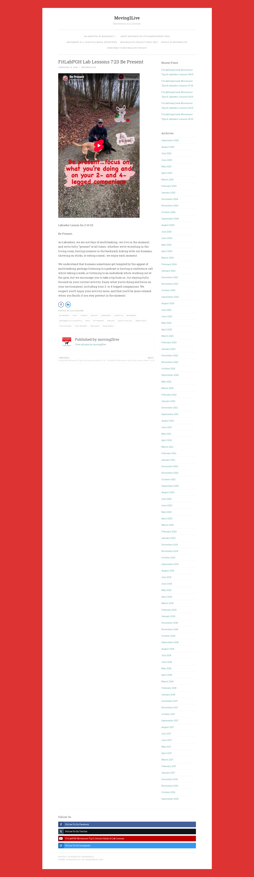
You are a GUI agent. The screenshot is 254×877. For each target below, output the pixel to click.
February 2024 (169, 264)
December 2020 (169, 466)
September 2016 (170, 798)
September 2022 (170, 374)
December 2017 (169, 700)
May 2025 (166, 166)
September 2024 (170, 218)
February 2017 (168, 766)
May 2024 (166, 244)
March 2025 (167, 179)
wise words (108, 326)
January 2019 (168, 616)
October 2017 (168, 714)
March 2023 (167, 335)
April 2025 (166, 172)
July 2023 (166, 309)
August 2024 (167, 225)
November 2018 (169, 629)
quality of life (125, 321)
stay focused (65, 326)
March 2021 (167, 446)
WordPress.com (94, 859)
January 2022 (168, 401)
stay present (81, 326)
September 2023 (170, 296)
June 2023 (166, 316)
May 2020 (166, 511)
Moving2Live (127, 17)
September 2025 (170, 140)
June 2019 (166, 583)
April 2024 (166, 251)
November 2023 (169, 283)
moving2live (88, 67)
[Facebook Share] (61, 304)
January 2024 (168, 270)
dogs (75, 315)
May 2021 (166, 433)
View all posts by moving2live (90, 344)
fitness (84, 315)
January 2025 (168, 192)
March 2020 (167, 524)
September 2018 (170, 642)
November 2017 (169, 707)
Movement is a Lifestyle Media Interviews (92, 42)
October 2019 (168, 557)
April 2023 (166, 329)
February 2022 (169, 394)
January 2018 (168, 694)
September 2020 (170, 485)
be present (64, 315)
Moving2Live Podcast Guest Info (139, 42)
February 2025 (169, 185)
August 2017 (167, 727)
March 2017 (167, 759)
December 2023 (169, 277)
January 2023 (168, 348)
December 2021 (169, 407)
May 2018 (166, 668)
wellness (95, 326)
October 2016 (168, 792)
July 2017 (166, 733)
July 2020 (166, 498)
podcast (111, 321)
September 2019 (170, 564)
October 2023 (168, 290)
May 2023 (166, 322)
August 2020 (167, 492)
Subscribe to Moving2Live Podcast (127, 48)
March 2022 (167, 388)
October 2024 (168, 212)
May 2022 (166, 381)
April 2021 (166, 440)
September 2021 (169, 414)
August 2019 (167, 570)
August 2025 (167, 146)
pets (88, 321)
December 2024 (169, 199)
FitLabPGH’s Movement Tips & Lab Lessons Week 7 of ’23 (130, 359)
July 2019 (166, 577)
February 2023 (169, 342)
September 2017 (169, 720)
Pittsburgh (98, 321)
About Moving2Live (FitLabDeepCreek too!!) (145, 36)
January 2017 (168, 772)
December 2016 (169, 779)
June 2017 (166, 740)
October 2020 (168, 479)
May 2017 (166, 746)
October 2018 (168, 635)
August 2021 (167, 420)
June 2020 (166, 505)
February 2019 (168, 609)
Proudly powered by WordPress (76, 856)
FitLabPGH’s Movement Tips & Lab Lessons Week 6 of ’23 (82, 359)
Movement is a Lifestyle (70, 321)
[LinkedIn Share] (68, 304)
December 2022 (169, 355)
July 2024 (166, 231)
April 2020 (166, 518)
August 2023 (167, 303)
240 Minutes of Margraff (99, 36)
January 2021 (168, 459)
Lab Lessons (77, 310)
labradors (106, 315)
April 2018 (166, 674)
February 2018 (168, 687)
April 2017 (166, 753)
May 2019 (166, 590)
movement (131, 315)
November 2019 (169, 551)
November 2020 (169, 472)
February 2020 (169, 531)
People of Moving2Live (174, 42)
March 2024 (167, 257)
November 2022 (169, 362)
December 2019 (169, 544)
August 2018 (167, 648)
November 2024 (169, 205)
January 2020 (168, 537)
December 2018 (169, 622)
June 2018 (166, 661)
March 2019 (167, 603)
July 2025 (166, 153)
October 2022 (168, 368)
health (94, 315)
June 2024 (166, 238)
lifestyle (118, 315)
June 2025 (166, 159)
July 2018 (166, 655)
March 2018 (167, 681)
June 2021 (166, 427)
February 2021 (168, 453)
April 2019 (166, 596)
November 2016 (169, 785)
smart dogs (141, 321)
